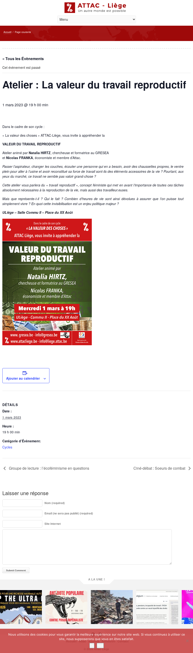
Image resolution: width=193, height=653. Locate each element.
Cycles (7, 447)
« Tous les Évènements (23, 58)
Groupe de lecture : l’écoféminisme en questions (48, 468)
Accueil (7, 32)
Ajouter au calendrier (23, 378)
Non (100, 645)
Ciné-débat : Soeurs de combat (159, 468)
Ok (92, 645)
